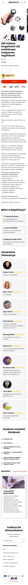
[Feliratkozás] (23, 540)
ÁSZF (4, 549)
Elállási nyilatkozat (8, 559)
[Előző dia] (1, 38)
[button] (3, 2)
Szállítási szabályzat (9, 566)
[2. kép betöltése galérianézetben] (14, 37)
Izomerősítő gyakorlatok (8, 492)
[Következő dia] (26, 38)
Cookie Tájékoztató (8, 556)
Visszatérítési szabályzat (10, 563)
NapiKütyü (16, 581)
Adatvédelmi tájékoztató (10, 553)
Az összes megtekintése (20, 471)
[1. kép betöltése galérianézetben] (7, 37)
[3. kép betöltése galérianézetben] (21, 37)
